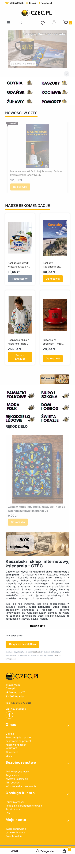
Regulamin (36, 652)
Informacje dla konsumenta (21, 786)
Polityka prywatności (17, 771)
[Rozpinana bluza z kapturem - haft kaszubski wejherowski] (20, 315)
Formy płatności (15, 801)
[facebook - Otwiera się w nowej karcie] (9, 715)
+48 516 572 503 (20, 702)
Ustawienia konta (15, 832)
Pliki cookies (13, 782)
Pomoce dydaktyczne (18, 737)
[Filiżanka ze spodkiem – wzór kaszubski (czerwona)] (55, 315)
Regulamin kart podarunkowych (24, 805)
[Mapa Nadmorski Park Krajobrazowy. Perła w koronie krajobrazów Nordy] (37, 146)
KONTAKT (11, 748)
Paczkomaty (13, 809)
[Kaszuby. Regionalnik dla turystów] (55, 238)
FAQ (8, 812)
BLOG (9, 755)
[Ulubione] (43, 23)
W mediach (12, 752)
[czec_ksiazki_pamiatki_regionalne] (37, 676)
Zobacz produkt (20, 357)
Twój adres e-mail (14, 635)
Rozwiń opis (37, 625)
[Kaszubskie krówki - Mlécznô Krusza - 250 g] (20, 238)
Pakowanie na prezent (18, 741)
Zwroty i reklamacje (17, 778)
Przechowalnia (14, 836)
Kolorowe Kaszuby (16, 744)
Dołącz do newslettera (22, 644)
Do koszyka (20, 186)
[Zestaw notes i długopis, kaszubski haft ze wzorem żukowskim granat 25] (37, 469)
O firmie (10, 733)
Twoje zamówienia (16, 828)
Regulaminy (12, 775)
